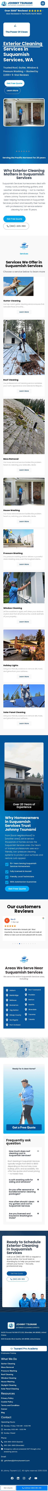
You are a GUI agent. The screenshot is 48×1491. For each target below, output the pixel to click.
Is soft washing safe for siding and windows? (21, 1180)
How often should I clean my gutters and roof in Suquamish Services (21, 1203)
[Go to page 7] (28, 943)
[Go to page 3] (19, 943)
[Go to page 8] (30, 943)
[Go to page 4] (21, 943)
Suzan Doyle (15, 919)
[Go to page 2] (17, 943)
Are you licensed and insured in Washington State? (20, 1215)
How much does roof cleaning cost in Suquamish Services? (20, 1153)
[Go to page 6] (26, 943)
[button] (16, 151)
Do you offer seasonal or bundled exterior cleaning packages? (22, 1191)
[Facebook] (12, 1478)
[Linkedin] (18, 1478)
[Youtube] (36, 1478)
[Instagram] (24, 1478)
